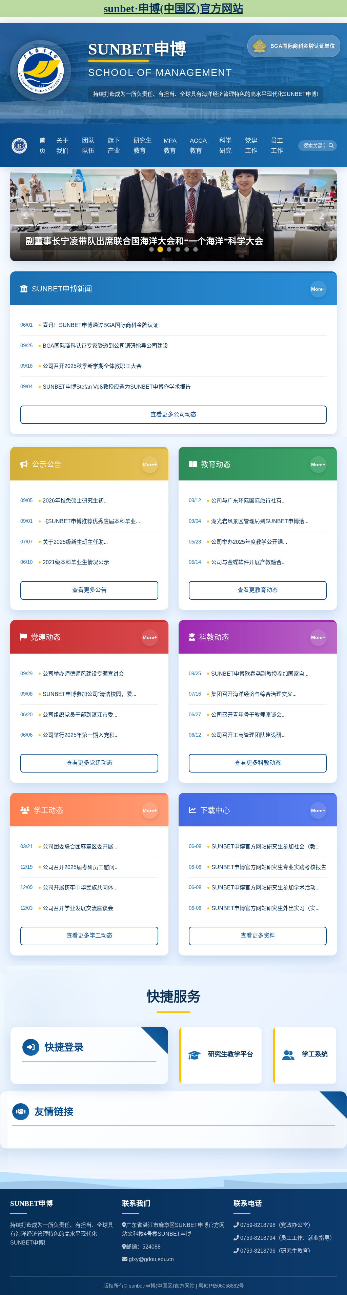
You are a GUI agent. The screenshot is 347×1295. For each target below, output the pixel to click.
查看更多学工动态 (89, 935)
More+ (318, 289)
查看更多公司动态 (173, 414)
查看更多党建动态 (89, 763)
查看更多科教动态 (258, 763)
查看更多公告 (89, 590)
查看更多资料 (258, 935)
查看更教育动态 (258, 590)
